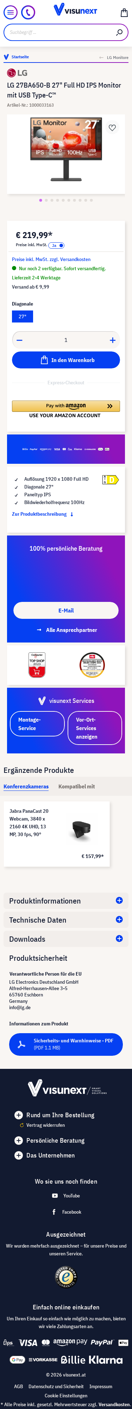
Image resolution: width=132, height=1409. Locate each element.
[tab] (26, 786)
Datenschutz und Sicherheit (56, 1386)
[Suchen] (119, 32)
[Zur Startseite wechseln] (66, 12)
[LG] (66, 73)
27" (22, 316)
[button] (66, 409)
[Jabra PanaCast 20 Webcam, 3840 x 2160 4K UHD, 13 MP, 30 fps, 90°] (81, 829)
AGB (18, 1386)
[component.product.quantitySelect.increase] (113, 340)
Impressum (100, 1386)
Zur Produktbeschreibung (40, 514)
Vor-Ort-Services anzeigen (87, 728)
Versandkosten (114, 1404)
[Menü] (11, 12)
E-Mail (66, 610)
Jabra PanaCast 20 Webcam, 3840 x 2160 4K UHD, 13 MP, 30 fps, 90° (29, 822)
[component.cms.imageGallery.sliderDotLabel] (40, 200)
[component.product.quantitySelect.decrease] (19, 340)
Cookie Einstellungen (66, 1395)
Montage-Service (29, 724)
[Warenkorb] (124, 12)
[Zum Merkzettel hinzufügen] (112, 127)
